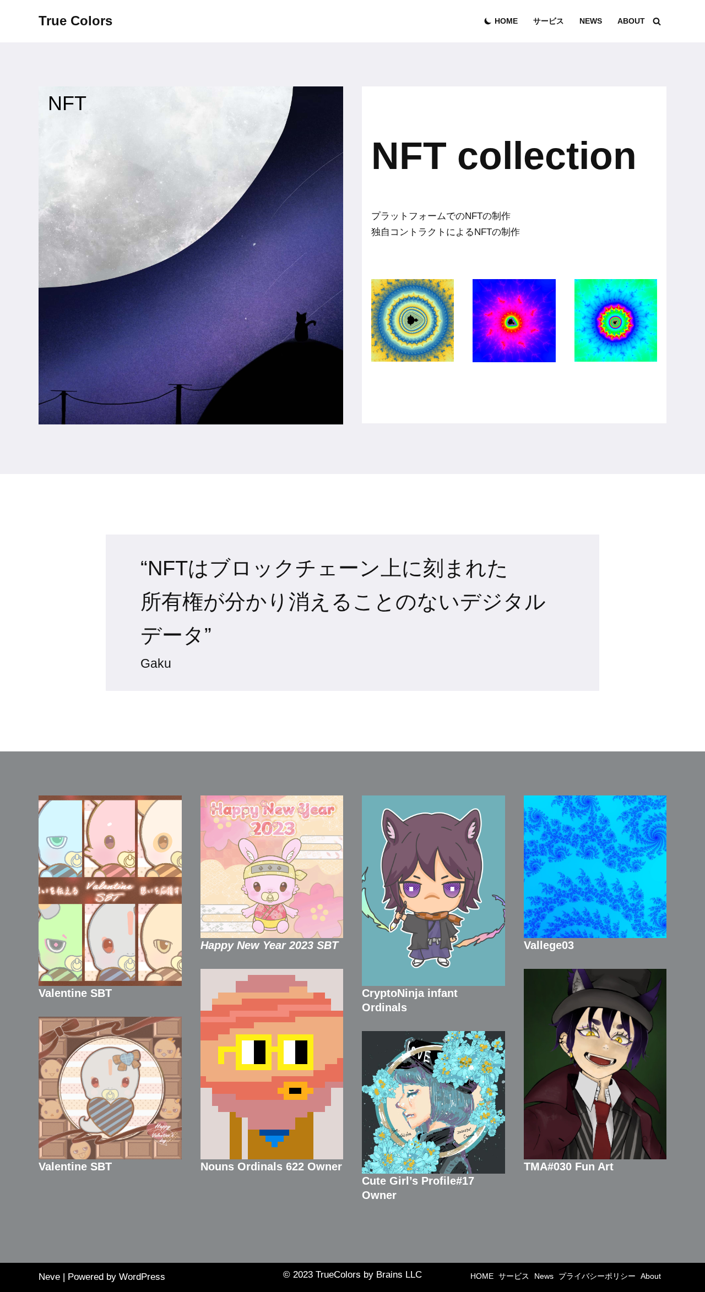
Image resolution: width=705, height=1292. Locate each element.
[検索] (657, 21)
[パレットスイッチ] (488, 21)
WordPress (142, 1277)
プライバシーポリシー (597, 1276)
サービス (548, 21)
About (631, 21)
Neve (49, 1277)
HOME (506, 21)
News (590, 21)
